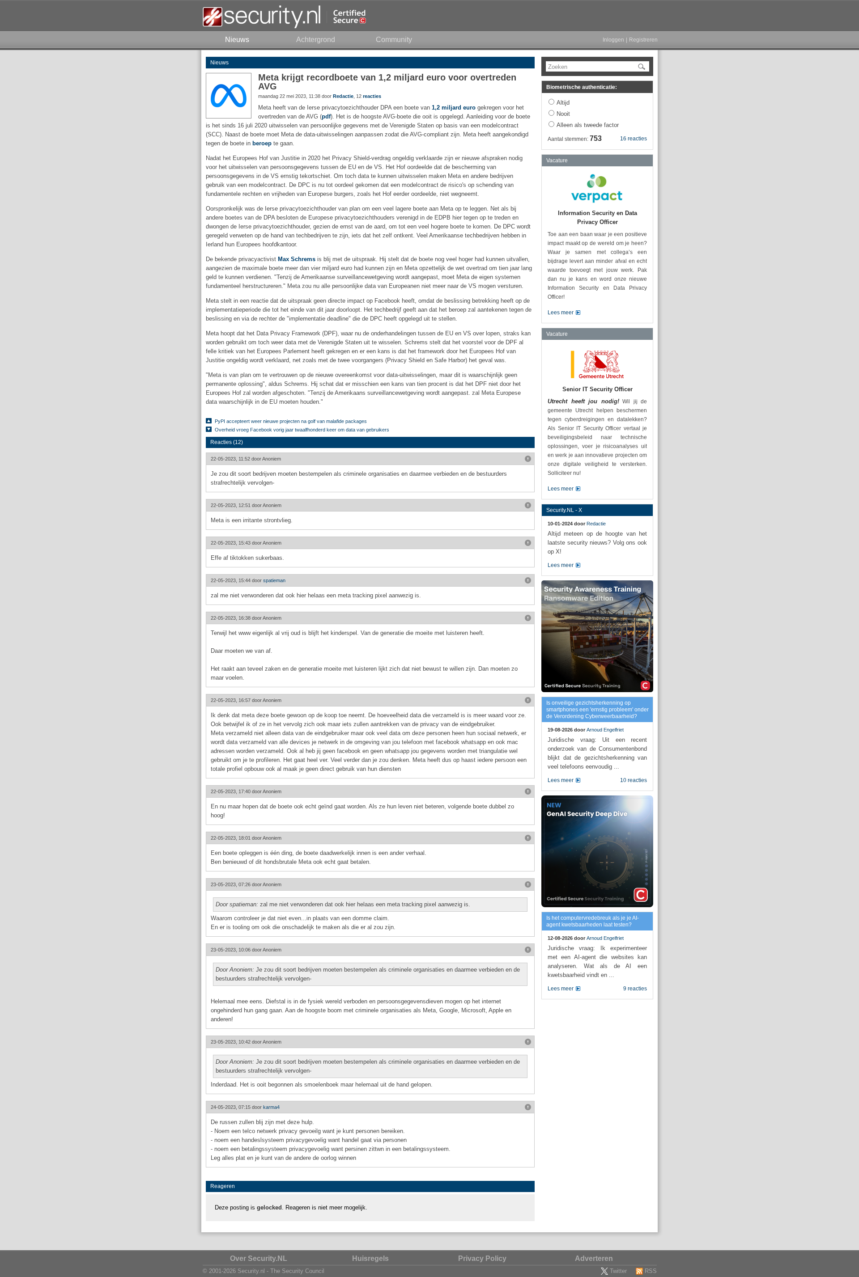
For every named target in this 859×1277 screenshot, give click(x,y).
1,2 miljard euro (454, 107)
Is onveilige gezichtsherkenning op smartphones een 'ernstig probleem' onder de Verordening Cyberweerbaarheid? (597, 709)
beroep (262, 143)
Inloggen (613, 40)
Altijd (563, 102)
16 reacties (633, 138)
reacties (372, 96)
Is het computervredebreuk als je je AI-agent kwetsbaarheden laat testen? (592, 921)
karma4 (271, 1107)
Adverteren (594, 1258)
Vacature (557, 160)
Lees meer (561, 312)
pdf (326, 116)
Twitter (618, 1271)
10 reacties (633, 780)
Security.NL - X (564, 510)
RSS (651, 1271)
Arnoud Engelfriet (605, 729)
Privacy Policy (482, 1258)
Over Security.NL (258, 1258)
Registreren (643, 40)
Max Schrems (296, 259)
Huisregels (370, 1258)
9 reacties (635, 988)
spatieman (274, 580)
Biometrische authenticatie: (581, 87)
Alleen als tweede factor (588, 125)
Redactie (343, 96)
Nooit (563, 113)
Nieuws (219, 62)
